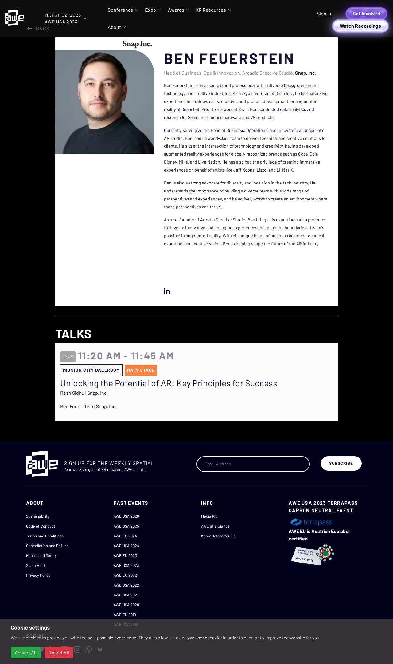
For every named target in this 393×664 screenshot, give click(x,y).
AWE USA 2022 (126, 585)
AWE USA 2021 (126, 594)
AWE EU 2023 (125, 555)
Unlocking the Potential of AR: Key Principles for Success (168, 383)
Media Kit (209, 516)
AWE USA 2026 (126, 516)
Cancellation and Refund (47, 545)
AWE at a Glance (215, 526)
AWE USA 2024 (126, 545)
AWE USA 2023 (126, 565)
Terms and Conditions (45, 535)
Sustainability (37, 516)
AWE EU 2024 (125, 535)
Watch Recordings (360, 26)
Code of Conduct (40, 526)
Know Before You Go (218, 535)
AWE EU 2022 (125, 575)
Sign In (324, 13)
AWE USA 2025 (126, 526)
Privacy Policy (38, 575)
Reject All (59, 652)
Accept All (26, 652)
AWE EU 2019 (125, 614)
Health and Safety (41, 555)
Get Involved (366, 13)
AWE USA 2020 (126, 604)
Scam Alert (35, 565)
